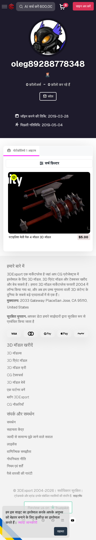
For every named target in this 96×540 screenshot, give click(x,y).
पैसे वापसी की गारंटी (19, 473)
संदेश (50, 96)
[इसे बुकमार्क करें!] (84, 227)
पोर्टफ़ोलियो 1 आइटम (24, 151)
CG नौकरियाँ (15, 404)
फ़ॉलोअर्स (33, 84)
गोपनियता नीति (16, 459)
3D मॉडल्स (14, 353)
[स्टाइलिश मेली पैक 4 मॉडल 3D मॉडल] (49, 203)
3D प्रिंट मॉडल (17, 360)
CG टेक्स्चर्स (15, 375)
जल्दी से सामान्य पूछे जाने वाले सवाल (30, 436)
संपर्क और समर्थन (20, 414)
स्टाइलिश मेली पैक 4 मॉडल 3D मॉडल (30, 237)
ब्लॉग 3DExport (18, 397)
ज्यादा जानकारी (27, 522)
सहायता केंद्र (15, 429)
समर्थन (11, 422)
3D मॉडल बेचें (16, 382)
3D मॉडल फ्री (16, 367)
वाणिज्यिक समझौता (19, 451)
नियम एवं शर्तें (15, 466)
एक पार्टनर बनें (16, 389)
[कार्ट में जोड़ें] (75, 227)
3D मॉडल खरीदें (20, 345)
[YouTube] (72, 521)
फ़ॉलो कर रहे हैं (59, 84)
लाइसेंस (12, 444)
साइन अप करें (83, 6)
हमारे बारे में (15, 266)
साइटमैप (77, 496)
